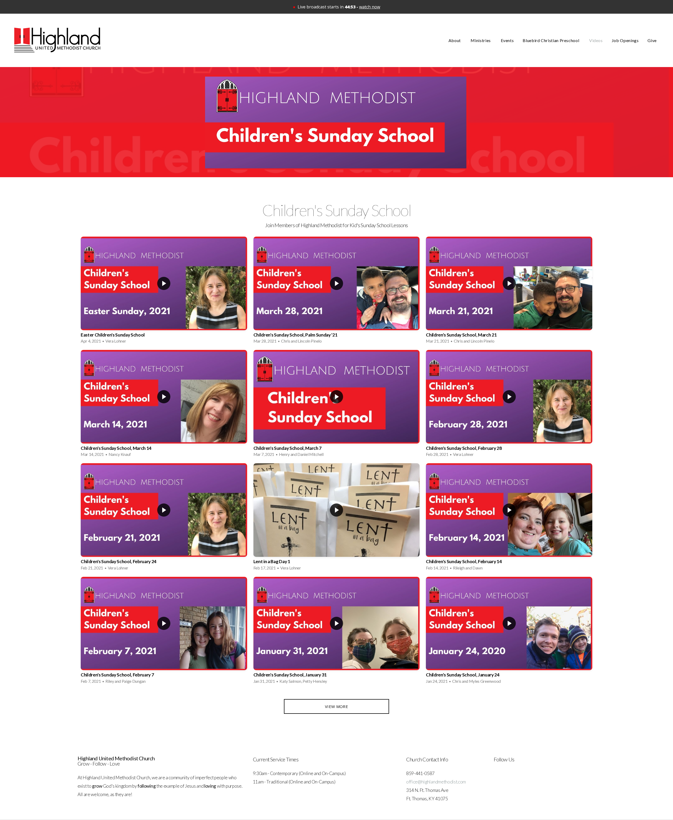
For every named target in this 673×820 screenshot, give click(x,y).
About (455, 40)
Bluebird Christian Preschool (551, 40)
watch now (369, 7)
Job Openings (625, 40)
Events (507, 40)
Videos (596, 40)
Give (652, 40)
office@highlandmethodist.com (436, 782)
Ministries (481, 40)
